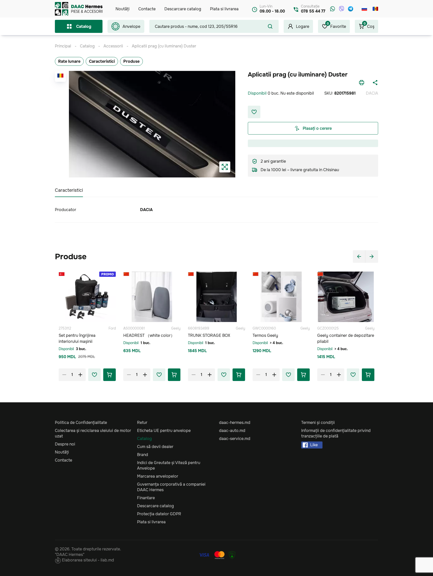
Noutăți (123, 9)
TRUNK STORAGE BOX (209, 335)
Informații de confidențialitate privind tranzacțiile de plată (336, 433)
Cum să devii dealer (155, 446)
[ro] (375, 9)
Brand (142, 454)
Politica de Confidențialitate (81, 422)
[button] (359, 256)
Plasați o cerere (317, 128)
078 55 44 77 (313, 11)
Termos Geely (265, 335)
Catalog (83, 26)
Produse (131, 61)
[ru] (364, 9)
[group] (152, 124)
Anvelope (131, 26)
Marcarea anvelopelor (157, 476)
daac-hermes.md (234, 422)
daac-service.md (234, 438)
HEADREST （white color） (149, 335)
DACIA (372, 93)
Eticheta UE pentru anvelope (164, 430)
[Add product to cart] (109, 374)
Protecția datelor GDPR (159, 514)
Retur (142, 422)
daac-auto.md (232, 430)
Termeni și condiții (318, 422)
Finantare (146, 497)
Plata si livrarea (224, 9)
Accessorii (113, 46)
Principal (63, 46)
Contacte (147, 9)
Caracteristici (102, 61)
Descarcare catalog (182, 9)
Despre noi (65, 444)
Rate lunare (69, 61)
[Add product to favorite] (94, 374)
